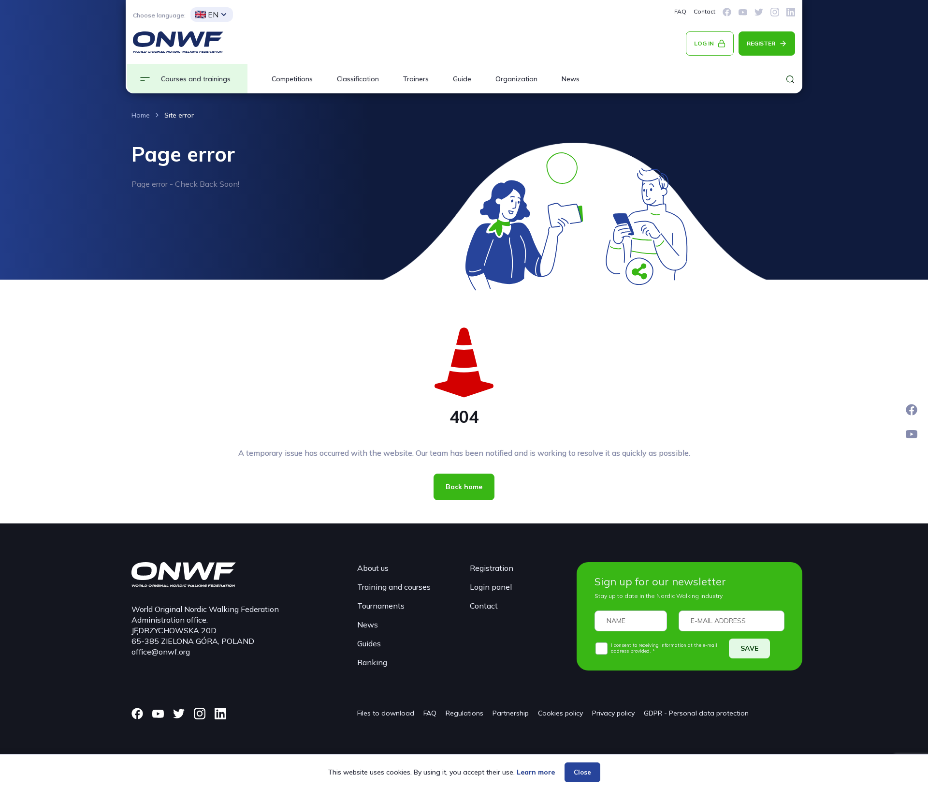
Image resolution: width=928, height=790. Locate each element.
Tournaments (381, 606)
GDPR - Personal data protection (696, 713)
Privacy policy (613, 713)
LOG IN (704, 43)
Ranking (372, 662)
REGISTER (761, 43)
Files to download (385, 713)
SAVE (749, 648)
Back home (464, 486)
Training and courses (394, 587)
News (571, 79)
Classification (358, 79)
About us (373, 568)
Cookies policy (560, 713)
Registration (491, 568)
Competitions (292, 79)
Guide (462, 79)
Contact (704, 11)
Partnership (511, 713)
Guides (369, 643)
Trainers (416, 79)
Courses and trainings (196, 79)
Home (140, 115)
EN (213, 14)
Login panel (491, 587)
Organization (516, 79)
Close (582, 772)
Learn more (536, 772)
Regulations (464, 713)
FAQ (680, 11)
